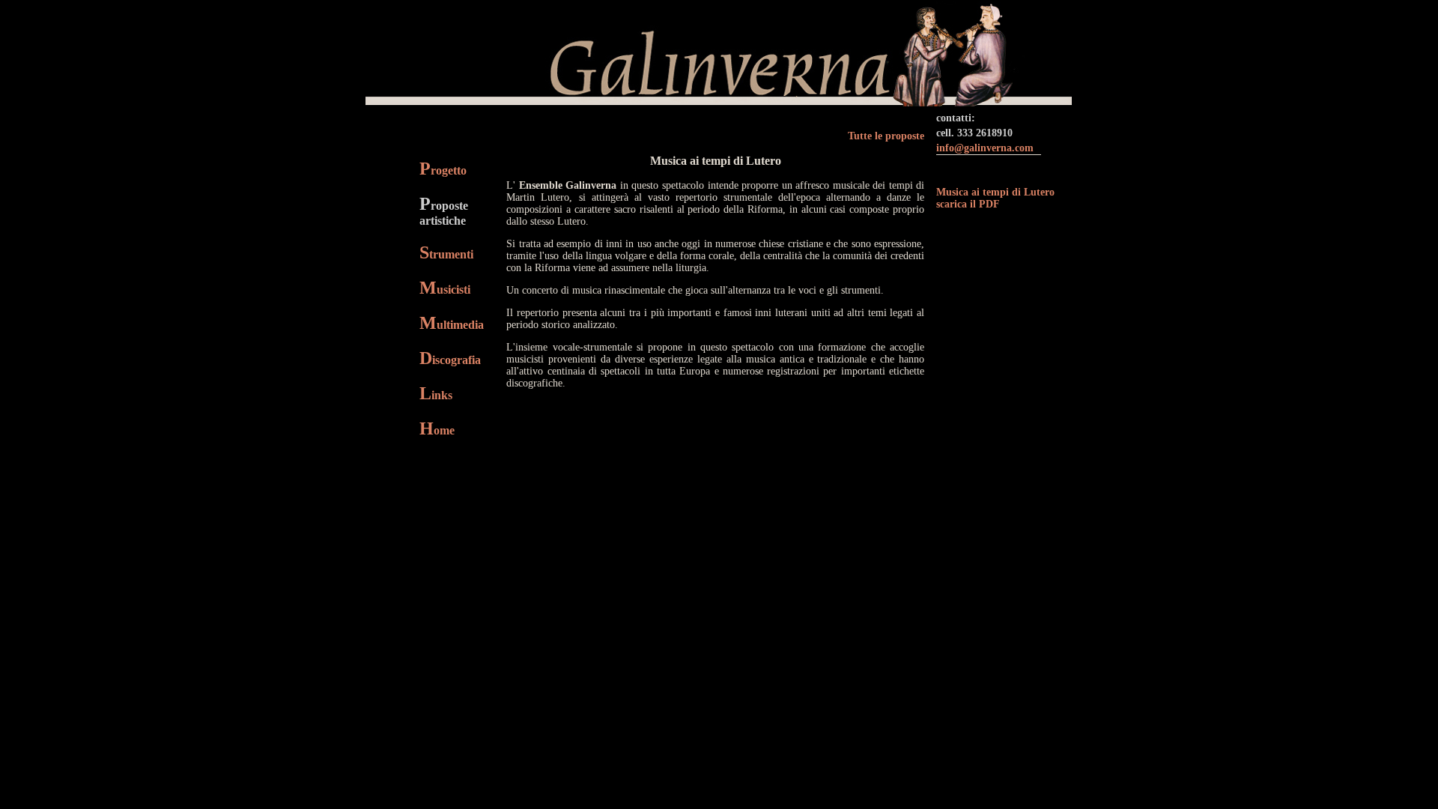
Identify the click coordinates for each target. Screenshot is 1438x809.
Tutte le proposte (886, 136)
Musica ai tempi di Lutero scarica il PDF (995, 198)
